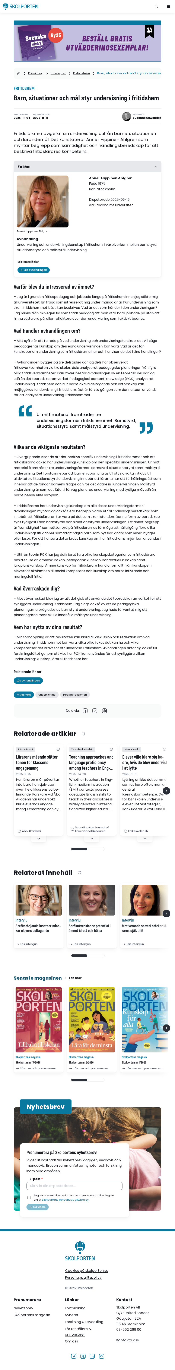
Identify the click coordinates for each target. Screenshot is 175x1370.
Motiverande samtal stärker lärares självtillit (144, 928)
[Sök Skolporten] (156, 6)
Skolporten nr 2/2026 (81, 1062)
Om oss (71, 1341)
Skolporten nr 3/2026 (28, 1062)
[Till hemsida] (80, 1252)
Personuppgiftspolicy (83, 1277)
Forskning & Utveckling (84, 1321)
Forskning (35, 73)
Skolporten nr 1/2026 (134, 1062)
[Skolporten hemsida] (20, 6)
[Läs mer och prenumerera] (39, 1020)
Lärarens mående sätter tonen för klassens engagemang (37, 763)
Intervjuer (58, 73)
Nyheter (71, 1315)
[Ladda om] (83, 734)
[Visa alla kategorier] (58, 749)
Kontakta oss (127, 1340)
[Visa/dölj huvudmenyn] (169, 6)
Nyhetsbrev (23, 1308)
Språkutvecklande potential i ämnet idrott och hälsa (90, 928)
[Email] (104, 711)
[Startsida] (19, 73)
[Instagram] (101, 1356)
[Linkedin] (95, 711)
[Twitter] (83, 1356)
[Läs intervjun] (39, 900)
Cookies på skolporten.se (86, 1270)
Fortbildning (75, 1308)
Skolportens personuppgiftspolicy (65, 1199)
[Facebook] (85, 711)
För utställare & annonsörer (78, 1331)
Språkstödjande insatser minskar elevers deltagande (38, 928)
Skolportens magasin (32, 1315)
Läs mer (75, 978)
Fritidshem (81, 73)
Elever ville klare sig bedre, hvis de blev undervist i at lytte (144, 763)
